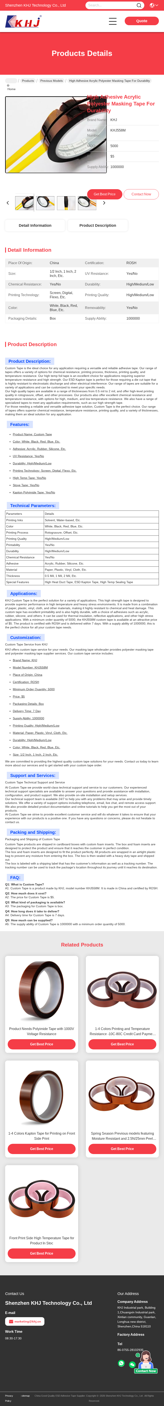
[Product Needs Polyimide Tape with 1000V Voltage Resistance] (41, 989)
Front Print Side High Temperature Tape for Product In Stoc (41, 1240)
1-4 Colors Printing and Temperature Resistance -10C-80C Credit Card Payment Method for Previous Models (122, 1032)
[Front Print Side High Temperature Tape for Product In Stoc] (41, 1199)
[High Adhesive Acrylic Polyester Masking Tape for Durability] (56, 139)
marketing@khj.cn (28, 1321)
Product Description (97, 225)
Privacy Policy (9, 1398)
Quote (141, 21)
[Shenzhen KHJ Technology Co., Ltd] (28, 21)
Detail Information (35, 225)
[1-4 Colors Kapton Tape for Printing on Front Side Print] (41, 1094)
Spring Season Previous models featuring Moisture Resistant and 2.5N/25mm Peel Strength (122, 1136)
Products (28, 80)
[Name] (139, 5)
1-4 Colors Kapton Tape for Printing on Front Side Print (41, 1136)
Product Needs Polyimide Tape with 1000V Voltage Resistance (41, 1031)
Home (11, 80)
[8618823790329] (121, 1363)
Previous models (51, 80)
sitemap (26, 1395)
